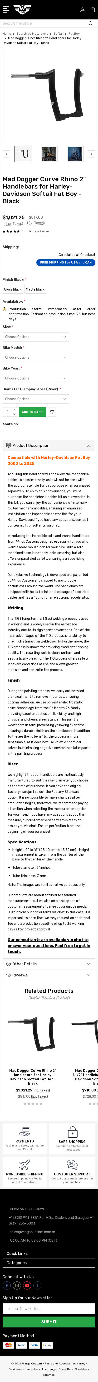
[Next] (91, 153)
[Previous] (6, 153)
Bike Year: (12, 368)
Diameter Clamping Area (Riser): (32, 389)
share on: (11, 424)
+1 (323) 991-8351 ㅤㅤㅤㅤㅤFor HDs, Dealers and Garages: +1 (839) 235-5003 (51, 1220)
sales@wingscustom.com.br (32, 1232)
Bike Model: (13, 348)
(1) (22, 231)
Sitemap (49, 1375)
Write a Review (39, 231)
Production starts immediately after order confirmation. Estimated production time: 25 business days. (52, 314)
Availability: (14, 301)
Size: (8, 327)
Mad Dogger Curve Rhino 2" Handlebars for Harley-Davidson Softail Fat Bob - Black (32, 1077)
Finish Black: (15, 279)
